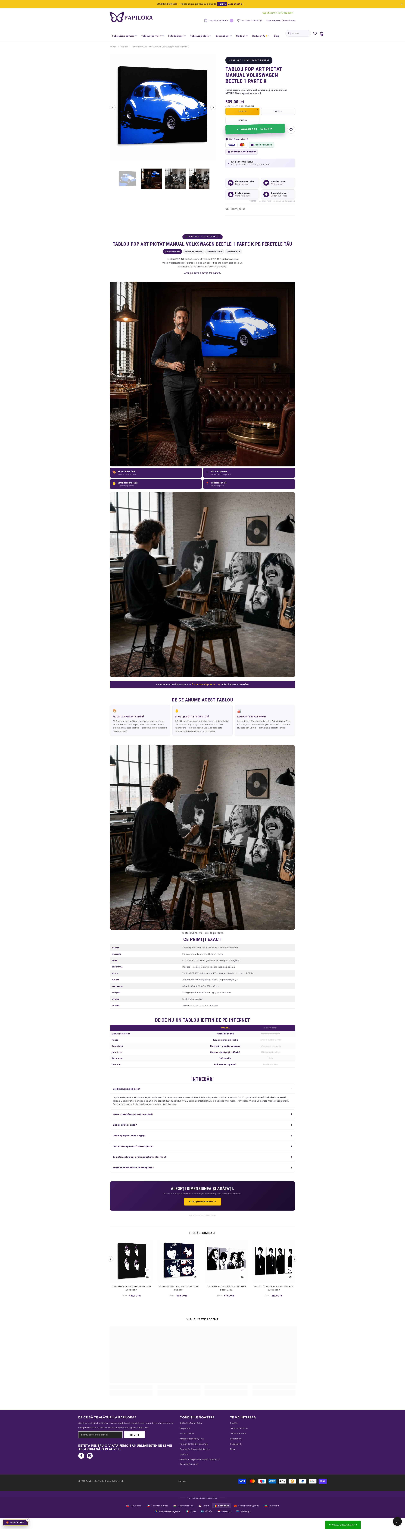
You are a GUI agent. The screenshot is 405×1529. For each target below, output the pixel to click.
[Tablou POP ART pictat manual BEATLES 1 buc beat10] (131, 1261)
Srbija (204, 1505)
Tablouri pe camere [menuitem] (123, 35)
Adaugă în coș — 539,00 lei (255, 129)
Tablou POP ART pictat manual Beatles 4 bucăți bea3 (273, 1288)
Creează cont (288, 20)
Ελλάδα (206, 1511)
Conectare (271, 20)
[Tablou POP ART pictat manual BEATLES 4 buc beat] (178, 1261)
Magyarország (183, 1505)
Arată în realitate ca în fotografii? (133, 1167)
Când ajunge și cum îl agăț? (129, 1135)
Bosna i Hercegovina (168, 1511)
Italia (191, 1511)
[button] (112, 107)
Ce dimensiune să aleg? (126, 1088)
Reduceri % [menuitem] (258, 35)
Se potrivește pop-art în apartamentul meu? (139, 1156)
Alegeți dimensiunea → (202, 1201)
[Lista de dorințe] (315, 33)
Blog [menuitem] (276, 35)
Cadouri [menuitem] (241, 35)
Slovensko (133, 1505)
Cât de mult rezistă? (125, 1124)
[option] (163, 107)
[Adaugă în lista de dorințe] (291, 130)
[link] (131, 1387)
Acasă (113, 46)
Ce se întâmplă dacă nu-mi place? (133, 1146)
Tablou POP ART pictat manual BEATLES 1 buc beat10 (131, 1288)
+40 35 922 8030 (284, 13)
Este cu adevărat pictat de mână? (133, 1114)
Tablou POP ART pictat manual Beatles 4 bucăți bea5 (226, 1288)
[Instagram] (90, 1456)
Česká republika (157, 1505)
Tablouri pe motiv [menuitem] (151, 35)
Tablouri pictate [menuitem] (199, 35)
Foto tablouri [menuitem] (175, 35)
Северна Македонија (246, 1505)
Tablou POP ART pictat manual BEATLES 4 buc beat (179, 1288)
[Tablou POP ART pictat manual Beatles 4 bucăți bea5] (226, 1261)
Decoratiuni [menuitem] (222, 35)
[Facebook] (81, 1456)
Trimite (135, 1434)
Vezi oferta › (236, 4)
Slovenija (243, 1511)
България (272, 1505)
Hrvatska (224, 1511)
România (221, 1505)
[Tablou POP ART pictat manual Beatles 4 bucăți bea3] (273, 1261)
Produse (124, 46)
